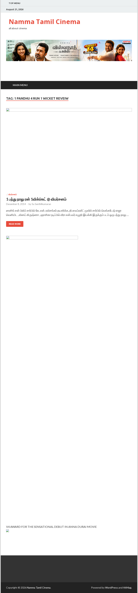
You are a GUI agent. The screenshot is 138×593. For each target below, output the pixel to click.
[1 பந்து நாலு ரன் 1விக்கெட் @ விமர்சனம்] (69, 150)
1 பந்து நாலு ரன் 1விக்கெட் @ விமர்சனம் (36, 199)
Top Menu (14, 3)
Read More (15, 224)
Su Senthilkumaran (41, 204)
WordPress (111, 587)
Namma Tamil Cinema (44, 21)
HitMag (127, 587)
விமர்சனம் (12, 194)
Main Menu (20, 85)
